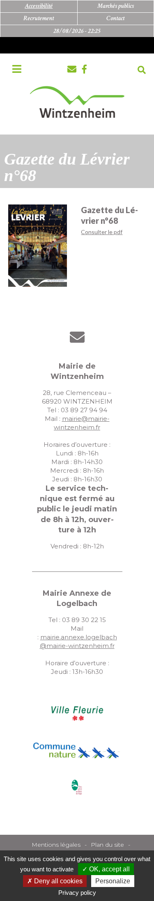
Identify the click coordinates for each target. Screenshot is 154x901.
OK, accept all (108, 869)
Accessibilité (39, 6)
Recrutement (38, 18)
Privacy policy (77, 892)
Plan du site (107, 844)
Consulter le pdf (101, 231)
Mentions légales (56, 844)
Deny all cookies (57, 881)
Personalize (112, 881)
